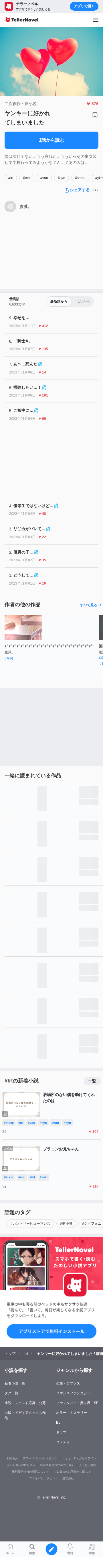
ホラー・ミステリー (71, 1413)
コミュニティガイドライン (79, 1458)
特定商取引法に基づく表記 (57, 1465)
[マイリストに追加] (95, 115)
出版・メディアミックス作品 (25, 1415)
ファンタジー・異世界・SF (77, 1403)
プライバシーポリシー (43, 1478)
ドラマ (61, 1432)
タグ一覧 (11, 1393)
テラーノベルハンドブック (40, 1458)
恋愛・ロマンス (68, 1383)
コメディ (63, 1442)
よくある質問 (87, 1465)
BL (58, 1423)
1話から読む (51, 140)
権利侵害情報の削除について (30, 1471)
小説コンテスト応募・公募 (25, 1403)
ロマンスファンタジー (73, 1393)
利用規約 (12, 1458)
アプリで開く (84, 6)
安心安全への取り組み (21, 1465)
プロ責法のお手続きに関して (72, 1471)
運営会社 (68, 1478)
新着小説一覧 (15, 1383)
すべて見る (88, 605)
